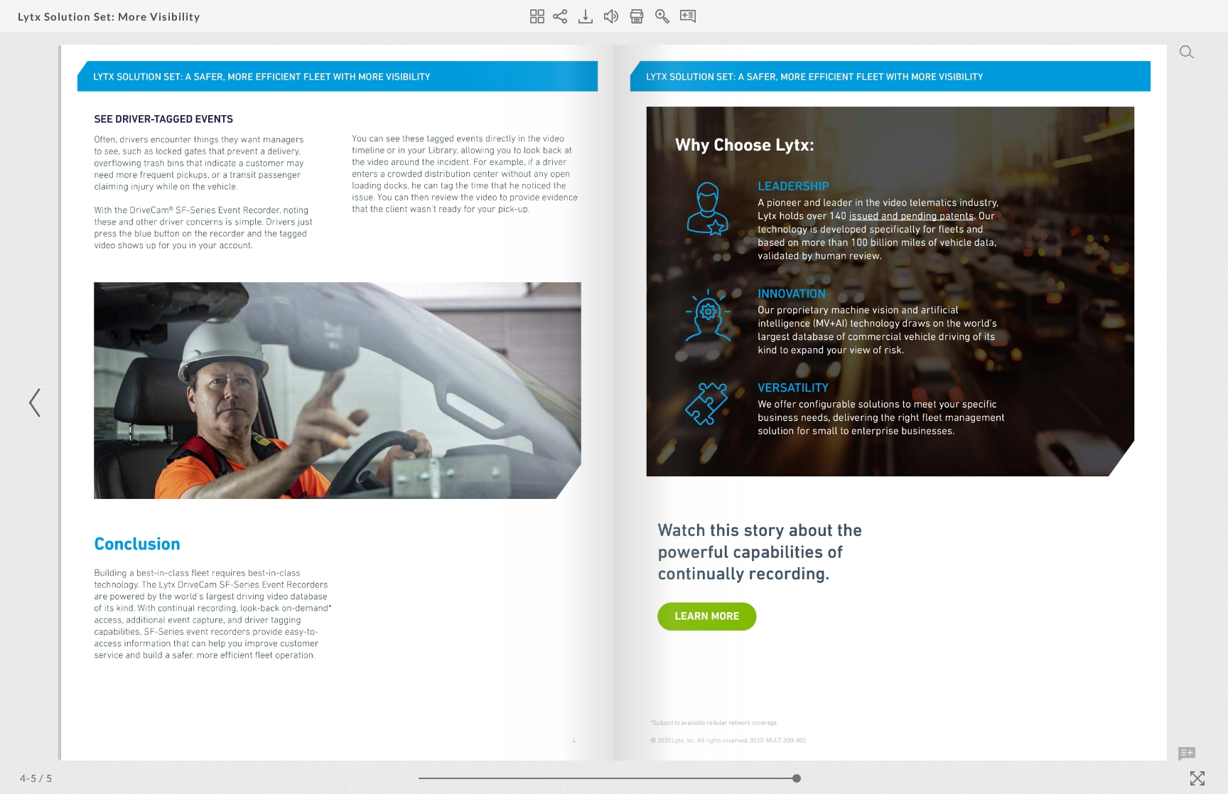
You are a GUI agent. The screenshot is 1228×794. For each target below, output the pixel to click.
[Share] (560, 16)
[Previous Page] (37, 403)
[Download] (586, 16)
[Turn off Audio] (611, 16)
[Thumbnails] (537, 16)
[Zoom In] (662, 16)
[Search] (1186, 52)
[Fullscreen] (1197, 778)
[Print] (637, 16)
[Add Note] (1186, 754)
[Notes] (688, 16)
